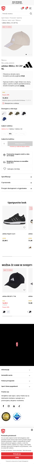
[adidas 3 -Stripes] (30, 311)
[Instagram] (9, 406)
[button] (17, 14)
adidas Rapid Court (8, 234)
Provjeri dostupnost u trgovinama (14, 188)
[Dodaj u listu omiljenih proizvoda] (24, 227)
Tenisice (4, 231)
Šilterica (18, 20)
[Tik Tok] (19, 406)
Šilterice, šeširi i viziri (8, 20)
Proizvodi (13, 18)
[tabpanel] (17, 40)
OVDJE (22, 86)
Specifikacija (5, 177)
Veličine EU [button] (4, 129)
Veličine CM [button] (18, 129)
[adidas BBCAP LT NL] (14, 280)
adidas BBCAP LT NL (9, 296)
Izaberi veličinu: (7, 126)
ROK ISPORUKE (17, 2)
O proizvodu (5, 182)
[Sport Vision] (3, 8)
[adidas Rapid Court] (14, 218)
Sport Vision (5, 18)
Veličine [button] (11, 129)
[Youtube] (14, 406)
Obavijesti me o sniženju (12, 103)
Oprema (19, 18)
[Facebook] (3, 406)
